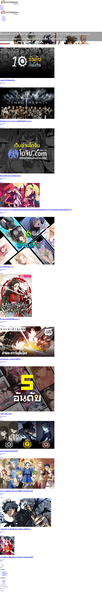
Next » (3, 565)
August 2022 (4, 574)
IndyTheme (5, 586)
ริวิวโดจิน (4, 580)
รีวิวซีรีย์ (3, 581)
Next (1, 567)
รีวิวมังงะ (3, 582)
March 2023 (4, 571)
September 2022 (5, 573)
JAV (4, 588)
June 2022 (4, 575)
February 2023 (4, 572)
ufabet (2, 590)
